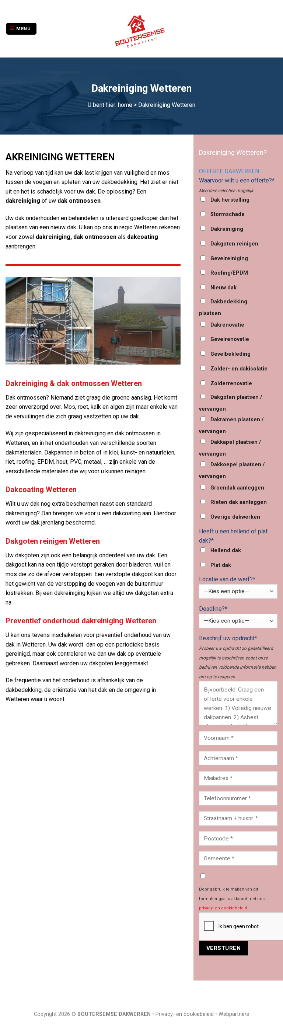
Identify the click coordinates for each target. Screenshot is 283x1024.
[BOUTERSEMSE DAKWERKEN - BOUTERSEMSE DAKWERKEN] (141, 28)
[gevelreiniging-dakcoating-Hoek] (49, 321)
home (125, 104)
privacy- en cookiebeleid (223, 908)
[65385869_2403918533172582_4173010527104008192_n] (137, 321)
